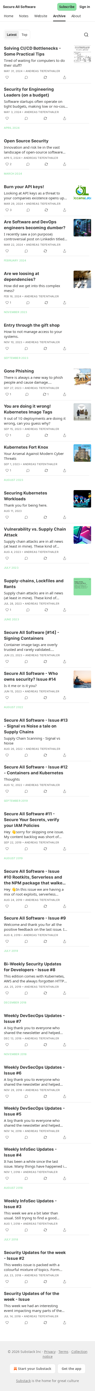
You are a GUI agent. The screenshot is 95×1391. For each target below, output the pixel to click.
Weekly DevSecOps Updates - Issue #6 (34, 1070)
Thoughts (12, 779)
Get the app (71, 1368)
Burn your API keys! (24, 186)
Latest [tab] (12, 34)
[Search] (86, 35)
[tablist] (17, 35)
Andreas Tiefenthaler (43, 71)
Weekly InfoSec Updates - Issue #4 (30, 1152)
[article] (47, 62)
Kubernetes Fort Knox (26, 447)
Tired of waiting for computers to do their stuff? (34, 63)
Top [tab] (24, 34)
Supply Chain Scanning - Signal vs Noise (32, 740)
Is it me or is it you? (20, 685)
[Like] (7, 77)
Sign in (84, 7)
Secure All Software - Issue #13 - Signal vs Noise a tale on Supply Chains (36, 726)
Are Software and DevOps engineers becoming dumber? (35, 224)
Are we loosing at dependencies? (21, 276)
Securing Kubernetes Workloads (25, 496)
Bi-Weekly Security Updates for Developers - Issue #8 (32, 967)
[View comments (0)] (26, 77)
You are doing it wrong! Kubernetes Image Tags (28, 409)
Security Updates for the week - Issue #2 (35, 1255)
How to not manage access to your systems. (33, 334)
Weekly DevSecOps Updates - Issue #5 (34, 1111)
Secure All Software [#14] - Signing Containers (31, 635)
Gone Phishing (19, 371)
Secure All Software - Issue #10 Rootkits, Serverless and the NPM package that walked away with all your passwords (34, 877)
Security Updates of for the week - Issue (31, 1296)
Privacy (50, 1351)
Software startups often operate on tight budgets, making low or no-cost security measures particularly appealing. (35, 104)
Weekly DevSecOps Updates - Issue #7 (34, 1018)
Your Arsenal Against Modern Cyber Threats (34, 456)
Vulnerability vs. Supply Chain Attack (35, 532)
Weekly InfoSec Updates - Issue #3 (30, 1203)
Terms (63, 1351)
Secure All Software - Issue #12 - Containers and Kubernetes (36, 770)
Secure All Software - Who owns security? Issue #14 (31, 676)
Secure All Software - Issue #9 (35, 918)
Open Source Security (26, 140)
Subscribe (67, 7)
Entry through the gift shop (32, 325)
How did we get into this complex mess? (32, 288)
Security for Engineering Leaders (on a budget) (29, 92)
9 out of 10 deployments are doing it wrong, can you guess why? (35, 421)
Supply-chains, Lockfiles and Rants (34, 583)
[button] (8, 16)
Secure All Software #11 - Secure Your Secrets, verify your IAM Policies (31, 819)
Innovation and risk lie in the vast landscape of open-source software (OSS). (33, 149)
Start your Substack (34, 1368)
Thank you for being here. (25, 505)
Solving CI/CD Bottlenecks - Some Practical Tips (32, 51)
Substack (23, 1380)
